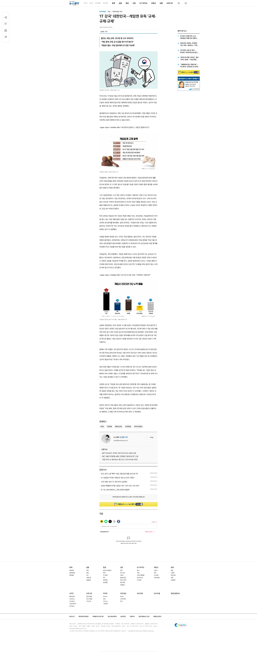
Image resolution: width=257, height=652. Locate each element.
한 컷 (121, 601)
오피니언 (170, 3)
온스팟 (121, 596)
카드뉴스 (105, 601)
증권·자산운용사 (107, 570)
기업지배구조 (72, 603)
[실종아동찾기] (181, 82)
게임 (109, 12)
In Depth (71, 606)
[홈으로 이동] (74, 3)
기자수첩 (88, 601)
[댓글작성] (5, 24)
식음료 (172, 573)
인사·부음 (157, 593)
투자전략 (105, 575)
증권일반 (105, 582)
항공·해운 (122, 582)
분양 (155, 573)
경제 (113, 3)
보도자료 (140, 593)
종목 (104, 573)
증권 (127, 3)
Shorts (105, 596)
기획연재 (105, 603)
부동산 (153, 3)
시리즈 (85, 3)
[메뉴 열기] (179, 3)
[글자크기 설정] (5, 37)
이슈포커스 (72, 601)
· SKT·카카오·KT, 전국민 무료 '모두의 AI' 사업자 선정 (118, 453)
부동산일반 (157, 577)
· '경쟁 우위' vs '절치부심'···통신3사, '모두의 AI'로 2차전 (119, 459)
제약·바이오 (140, 577)
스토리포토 (123, 599)
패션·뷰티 (173, 575)
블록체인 (105, 580)
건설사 (155, 570)
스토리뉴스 (72, 599)
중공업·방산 (123, 577)
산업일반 (122, 585)
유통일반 (173, 580)
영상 (104, 599)
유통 (161, 3)
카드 (87, 575)
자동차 (121, 575)
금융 (120, 3)
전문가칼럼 (89, 596)
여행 (172, 577)
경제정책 (71, 570)
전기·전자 (122, 573)
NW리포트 (72, 596)
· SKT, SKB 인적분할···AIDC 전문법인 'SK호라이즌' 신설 (119, 456)
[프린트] (5, 30)
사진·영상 (105, 3)
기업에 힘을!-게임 (117, 12)
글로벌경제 (72, 573)
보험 (87, 573)
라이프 (91, 3)
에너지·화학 (123, 580)
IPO (104, 577)
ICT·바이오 (143, 3)
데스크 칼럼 (89, 599)
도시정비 (156, 575)
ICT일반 (139, 580)
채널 (172, 570)
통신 (138, 570)
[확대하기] (128, 53)
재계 (121, 570)
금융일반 (88, 580)
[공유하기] (5, 17)
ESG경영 (97, 3)
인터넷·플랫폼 (140, 575)
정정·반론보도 (175, 593)
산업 (134, 3)
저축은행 (88, 577)
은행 (87, 570)
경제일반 (71, 575)
